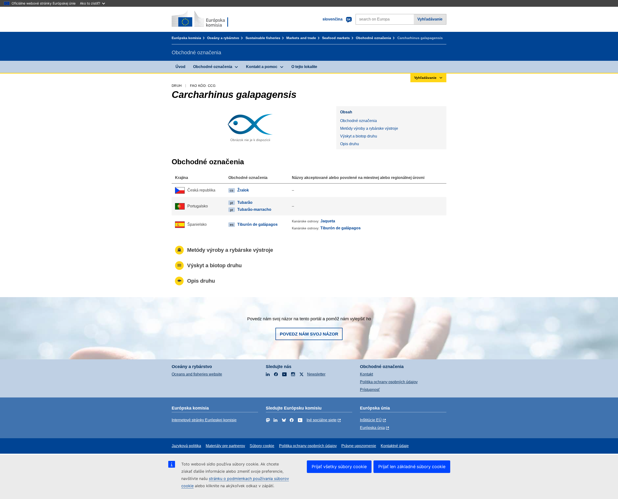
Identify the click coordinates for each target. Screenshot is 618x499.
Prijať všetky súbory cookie (339, 466)
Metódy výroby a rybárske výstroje (369, 128)
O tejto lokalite (304, 67)
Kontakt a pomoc (261, 67)
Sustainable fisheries (263, 38)
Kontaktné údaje (395, 446)
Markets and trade (301, 38)
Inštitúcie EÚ (371, 420)
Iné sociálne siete (322, 420)
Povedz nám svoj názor (309, 334)
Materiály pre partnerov (225, 446)
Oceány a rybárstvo (223, 38)
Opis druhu (349, 144)
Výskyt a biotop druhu (358, 136)
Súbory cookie (262, 446)
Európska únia (372, 428)
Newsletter (316, 374)
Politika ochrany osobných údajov (389, 382)
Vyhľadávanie (429, 19)
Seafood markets (336, 38)
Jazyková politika (186, 446)
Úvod (180, 67)
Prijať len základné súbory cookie (411, 466)
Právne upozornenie (358, 446)
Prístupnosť (370, 390)
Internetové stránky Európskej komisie (204, 420)
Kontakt (366, 374)
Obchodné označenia (373, 38)
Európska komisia (186, 38)
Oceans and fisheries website (197, 374)
